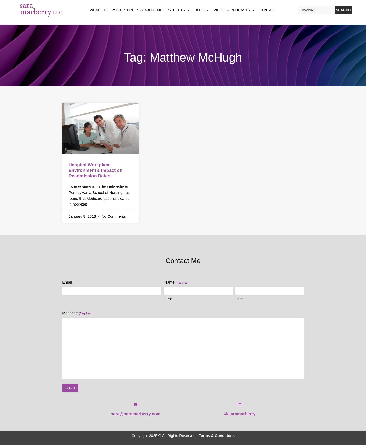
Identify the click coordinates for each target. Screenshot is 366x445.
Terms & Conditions (217, 435)
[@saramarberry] (239, 404)
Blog (199, 10)
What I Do (98, 10)
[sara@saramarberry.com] (135, 404)
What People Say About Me (137, 10)
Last (239, 299)
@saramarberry (239, 413)
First (168, 299)
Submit (70, 388)
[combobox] (316, 10)
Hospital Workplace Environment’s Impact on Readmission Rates (95, 170)
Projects (175, 10)
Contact (267, 10)
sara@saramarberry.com (136, 413)
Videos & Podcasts (232, 10)
